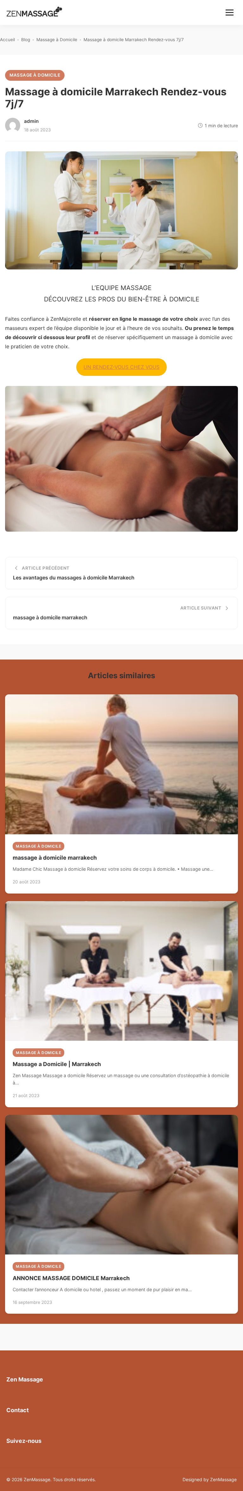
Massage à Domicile (34, 75)
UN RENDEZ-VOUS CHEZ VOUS (121, 367)
